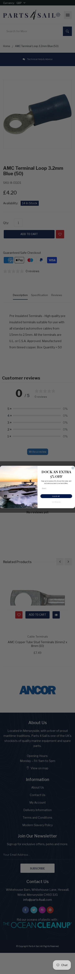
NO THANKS (56, 502)
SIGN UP (56, 496)
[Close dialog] (73, 468)
